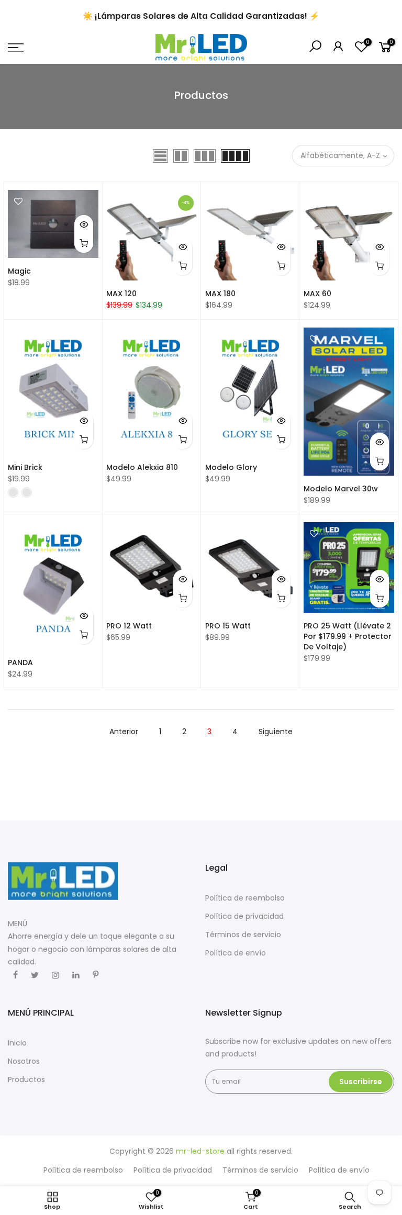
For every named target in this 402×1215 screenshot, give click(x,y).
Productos (26, 1079)
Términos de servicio (243, 934)
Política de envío (235, 953)
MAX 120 (121, 293)
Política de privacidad (244, 916)
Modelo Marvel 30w (341, 488)
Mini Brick (25, 467)
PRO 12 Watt (129, 626)
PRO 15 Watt (228, 626)
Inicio (17, 1043)
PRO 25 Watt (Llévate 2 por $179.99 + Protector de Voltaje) (348, 636)
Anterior (123, 731)
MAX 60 (317, 293)
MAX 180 (220, 293)
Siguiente (276, 731)
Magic (19, 271)
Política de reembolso (245, 898)
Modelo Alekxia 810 (142, 467)
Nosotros (24, 1061)
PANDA (20, 662)
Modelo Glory (231, 467)
